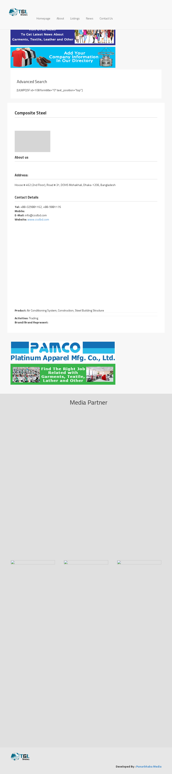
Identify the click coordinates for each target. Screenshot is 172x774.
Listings (75, 18)
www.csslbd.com (38, 219)
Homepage (43, 18)
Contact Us (106, 18)
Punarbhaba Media (149, 766)
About (60, 18)
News (89, 18)
